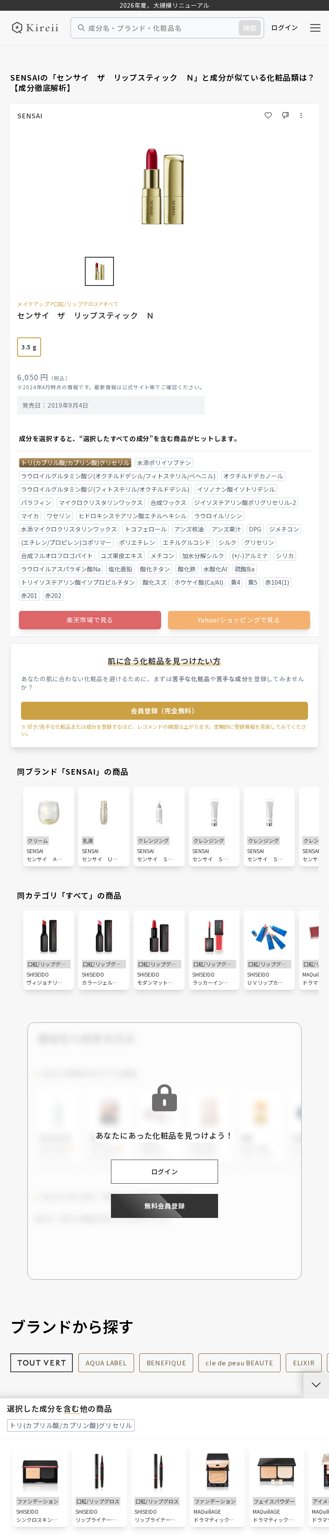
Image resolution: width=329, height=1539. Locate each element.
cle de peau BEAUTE (239, 1362)
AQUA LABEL (106, 1362)
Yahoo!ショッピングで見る (238, 619)
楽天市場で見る (90, 619)
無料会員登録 (164, 1205)
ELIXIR (304, 1362)
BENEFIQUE (166, 1362)
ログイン (284, 27)
